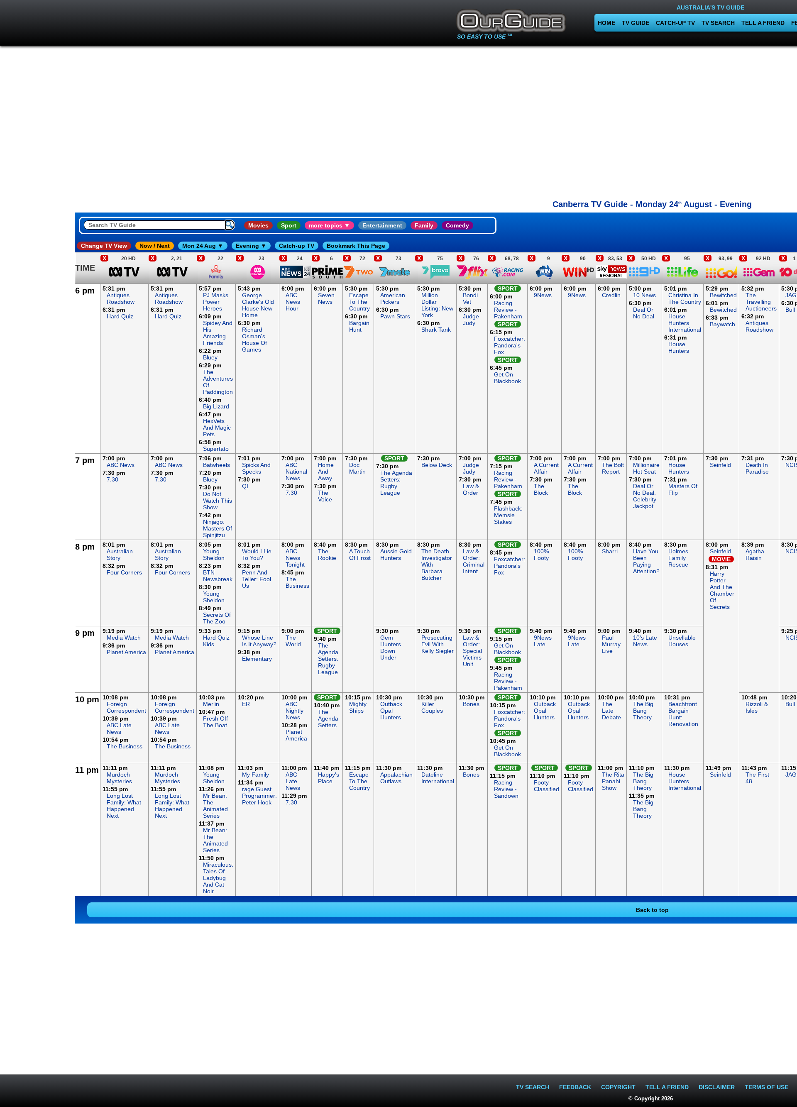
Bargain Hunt (359, 326)
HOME (606, 23)
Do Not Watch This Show (217, 501)
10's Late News (645, 641)
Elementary (257, 658)
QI (245, 486)
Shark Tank (436, 329)
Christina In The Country (684, 298)
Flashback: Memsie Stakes (508, 515)
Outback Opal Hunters (391, 711)
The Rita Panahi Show (613, 781)
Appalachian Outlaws (396, 777)
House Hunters (678, 347)
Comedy (457, 225)
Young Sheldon (214, 554)
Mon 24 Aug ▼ (202, 245)
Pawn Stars (395, 316)
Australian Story (120, 554)
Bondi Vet (470, 298)
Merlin (211, 704)
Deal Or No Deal (643, 313)
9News (543, 295)
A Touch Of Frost (360, 554)
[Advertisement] (37, 408)
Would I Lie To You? (256, 554)
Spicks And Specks (256, 468)
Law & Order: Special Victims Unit (472, 650)
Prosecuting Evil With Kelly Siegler (437, 644)
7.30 (112, 479)
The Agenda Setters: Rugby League (396, 482)
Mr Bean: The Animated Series (215, 805)
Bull (790, 309)
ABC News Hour (293, 302)
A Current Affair (546, 468)
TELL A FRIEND (763, 23)
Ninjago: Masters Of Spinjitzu (217, 528)
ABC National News (296, 471)
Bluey (210, 357)
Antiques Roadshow (120, 298)
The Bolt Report (613, 468)
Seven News (326, 298)
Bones (471, 704)
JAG (791, 295)
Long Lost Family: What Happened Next (124, 805)
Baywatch (722, 324)
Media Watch (124, 637)
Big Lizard (216, 406)
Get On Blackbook (507, 377)
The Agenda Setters (328, 718)
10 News (644, 295)
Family (424, 225)
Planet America (126, 652)
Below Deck (436, 465)
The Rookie (327, 554)
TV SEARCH (718, 23)
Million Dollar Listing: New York (437, 305)
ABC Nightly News (294, 711)
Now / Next (154, 245)
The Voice (325, 496)
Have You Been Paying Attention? (646, 561)
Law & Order (471, 489)
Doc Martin (357, 468)
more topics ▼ (329, 225)
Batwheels (216, 465)
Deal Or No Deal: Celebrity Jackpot (644, 496)
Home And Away (326, 471)
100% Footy (541, 554)
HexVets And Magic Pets (217, 427)
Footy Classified (546, 785)
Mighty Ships (358, 707)
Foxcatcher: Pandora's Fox (509, 345)
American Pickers (392, 298)
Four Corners (124, 572)
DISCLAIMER (717, 1087)
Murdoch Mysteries (119, 777)
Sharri (610, 551)
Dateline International (437, 777)
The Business (297, 582)
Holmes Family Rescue (678, 558)
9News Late (543, 641)
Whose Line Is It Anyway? (259, 641)
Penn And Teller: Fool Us (256, 579)
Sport (288, 225)
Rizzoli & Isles (757, 707)
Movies (258, 225)
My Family (255, 774)
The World (293, 641)
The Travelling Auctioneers (761, 302)
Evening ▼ (251, 245)
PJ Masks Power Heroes (215, 302)
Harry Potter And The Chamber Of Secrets (722, 590)
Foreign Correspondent (126, 707)
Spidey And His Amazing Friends (217, 333)
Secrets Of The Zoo (217, 618)
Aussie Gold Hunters (396, 554)
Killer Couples (432, 707)
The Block (541, 489)
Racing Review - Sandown (506, 789)
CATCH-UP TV (675, 23)
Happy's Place (328, 777)
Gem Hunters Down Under (390, 647)
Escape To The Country (359, 302)
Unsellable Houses (682, 641)
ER (246, 704)
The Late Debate (611, 711)
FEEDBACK (575, 1087)
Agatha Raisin (755, 554)
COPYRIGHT (618, 1087)
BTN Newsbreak (217, 575)
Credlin (611, 295)
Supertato (216, 448)
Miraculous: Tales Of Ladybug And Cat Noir (218, 877)
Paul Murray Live (611, 644)
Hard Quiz (120, 316)
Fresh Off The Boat (215, 721)
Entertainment (382, 225)
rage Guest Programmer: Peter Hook (259, 796)
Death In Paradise (757, 468)
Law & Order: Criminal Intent (473, 561)
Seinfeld (720, 465)
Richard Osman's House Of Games (254, 339)
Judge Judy (471, 319)
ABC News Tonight (295, 558)
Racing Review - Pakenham (508, 310)
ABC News (120, 465)
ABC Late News (119, 728)
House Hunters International (684, 323)
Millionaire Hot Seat (646, 468)
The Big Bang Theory (643, 711)
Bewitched (723, 295)
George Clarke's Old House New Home (258, 305)
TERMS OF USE (766, 1087)
